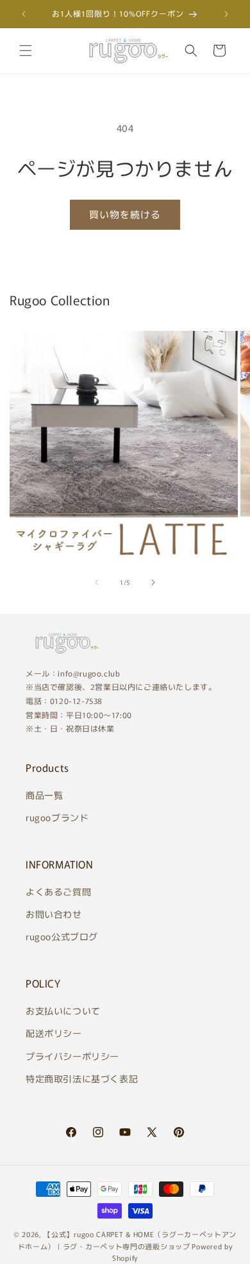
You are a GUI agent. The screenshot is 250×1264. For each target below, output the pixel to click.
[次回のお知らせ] (226, 14)
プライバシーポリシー (72, 1056)
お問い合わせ (54, 914)
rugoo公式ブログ (62, 936)
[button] (26, 50)
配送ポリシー (54, 1033)
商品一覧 (44, 794)
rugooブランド (57, 817)
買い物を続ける (125, 214)
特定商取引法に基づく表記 (82, 1078)
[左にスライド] (97, 582)
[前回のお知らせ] (24, 14)
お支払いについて (63, 1010)
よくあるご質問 (58, 891)
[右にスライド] (153, 582)
